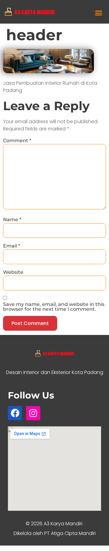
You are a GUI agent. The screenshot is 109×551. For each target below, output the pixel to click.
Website (13, 272)
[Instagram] (33, 413)
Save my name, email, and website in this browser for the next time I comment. (53, 307)
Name (12, 219)
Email (11, 246)
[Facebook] (15, 413)
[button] (98, 13)
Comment (17, 140)
